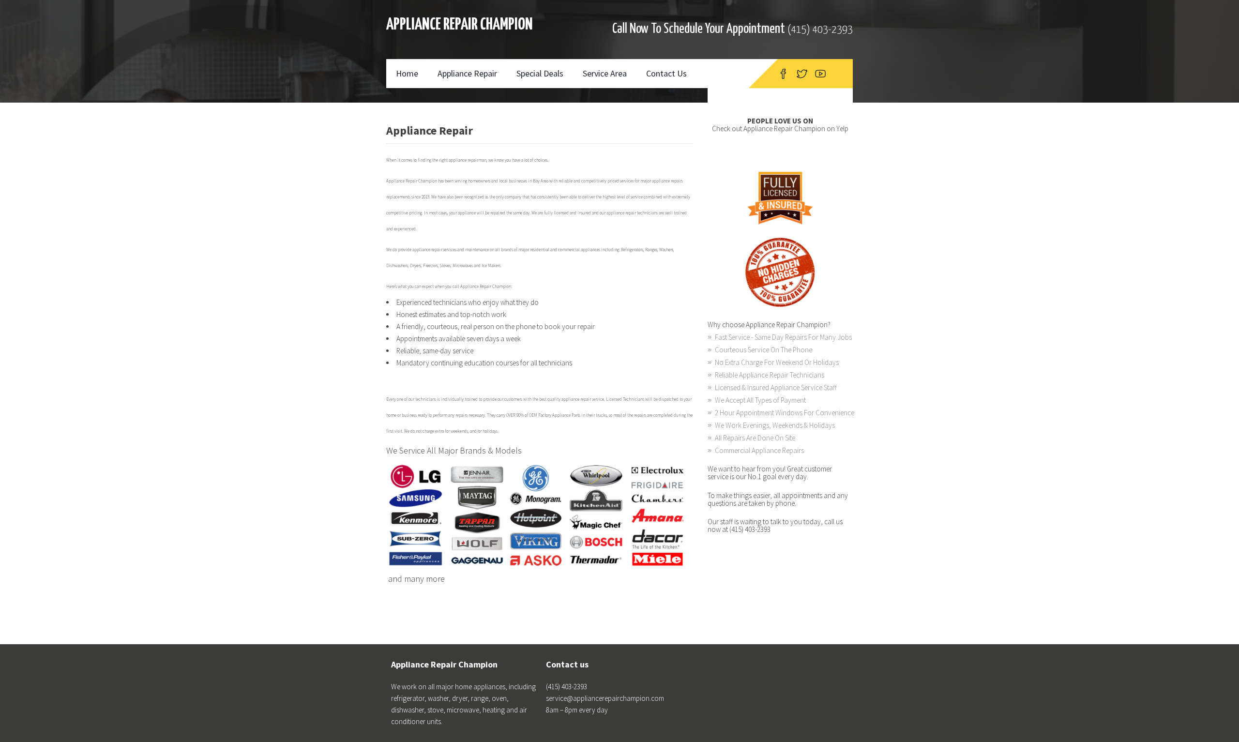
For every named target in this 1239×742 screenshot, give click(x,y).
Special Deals (539, 73)
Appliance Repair (467, 73)
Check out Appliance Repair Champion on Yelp (780, 128)
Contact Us (666, 73)
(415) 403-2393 (820, 29)
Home (407, 73)
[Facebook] (783, 73)
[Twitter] (802, 73)
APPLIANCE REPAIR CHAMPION (459, 25)
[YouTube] (820, 73)
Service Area (605, 73)
